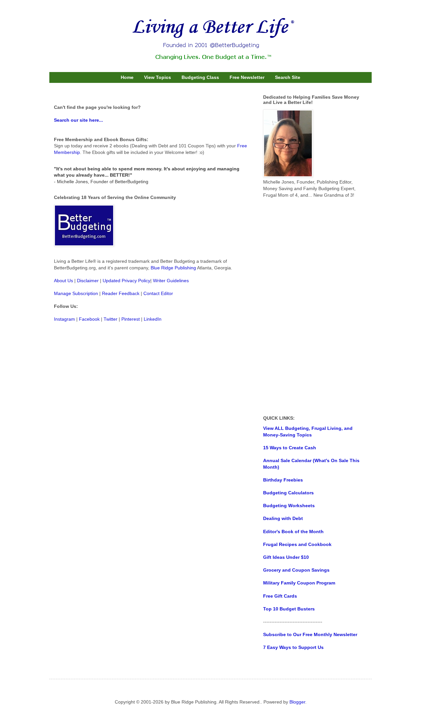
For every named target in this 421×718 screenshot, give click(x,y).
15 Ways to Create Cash (289, 447)
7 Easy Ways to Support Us (293, 647)
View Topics (157, 77)
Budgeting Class (200, 77)
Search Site (287, 77)
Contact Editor (158, 293)
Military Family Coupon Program (299, 582)
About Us (63, 280)
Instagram (64, 319)
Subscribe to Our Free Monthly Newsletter (310, 634)
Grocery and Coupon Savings (296, 570)
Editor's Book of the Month (293, 531)
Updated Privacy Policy (126, 280)
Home (127, 77)
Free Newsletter (247, 77)
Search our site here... (78, 120)
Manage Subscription (76, 293)
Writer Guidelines (171, 280)
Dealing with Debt (283, 518)
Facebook (89, 319)
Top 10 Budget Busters (289, 608)
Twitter (110, 319)
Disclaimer (88, 280)
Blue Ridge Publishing (173, 267)
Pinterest (130, 319)
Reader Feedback (120, 293)
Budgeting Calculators (288, 492)
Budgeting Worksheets (289, 505)
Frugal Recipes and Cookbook (297, 544)
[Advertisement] (312, 307)
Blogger (297, 702)
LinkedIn (152, 319)
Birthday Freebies (283, 480)
